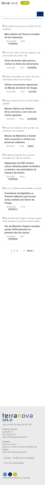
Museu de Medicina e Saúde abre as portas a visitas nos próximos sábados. (20, 139)
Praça (30, 146)
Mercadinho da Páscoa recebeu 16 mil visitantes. (22, 36)
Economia (32, 68)
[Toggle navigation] (40, 14)
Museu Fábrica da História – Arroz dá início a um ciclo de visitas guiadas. (20, 111)
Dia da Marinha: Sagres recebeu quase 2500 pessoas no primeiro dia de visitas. (22, 229)
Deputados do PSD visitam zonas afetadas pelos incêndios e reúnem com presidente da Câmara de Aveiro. (22, 168)
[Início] (9, 2)
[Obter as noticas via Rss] (15, 474)
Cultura (32, 92)
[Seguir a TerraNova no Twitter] (10, 474)
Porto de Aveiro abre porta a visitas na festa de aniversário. (21, 62)
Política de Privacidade (23, 458)
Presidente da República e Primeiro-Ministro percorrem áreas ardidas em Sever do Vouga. (20, 198)
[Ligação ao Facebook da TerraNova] (5, 474)
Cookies (7, 458)
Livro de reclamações (14, 463)
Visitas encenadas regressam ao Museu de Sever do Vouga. (21, 86)
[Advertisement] (22, 279)
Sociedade (12, 44)
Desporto (12, 209)
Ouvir (26, 3)
